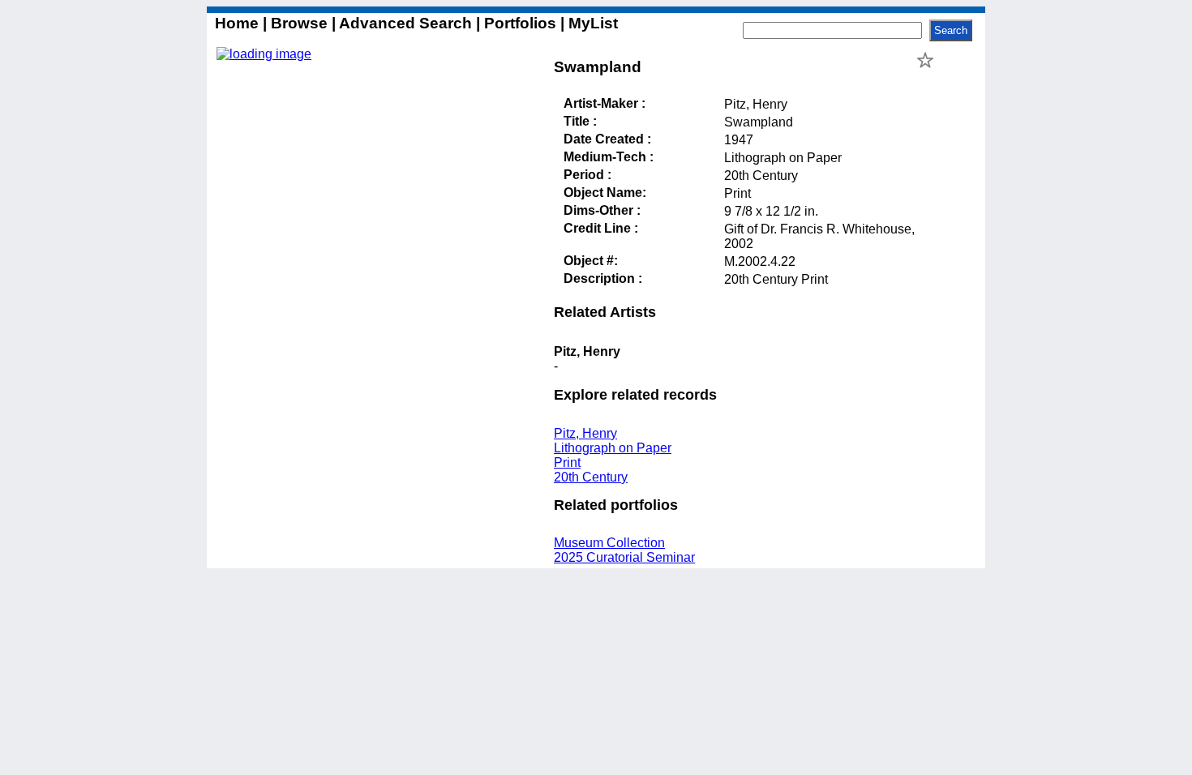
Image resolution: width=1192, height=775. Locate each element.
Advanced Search (406, 23)
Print (567, 462)
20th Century (591, 477)
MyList (591, 23)
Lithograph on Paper (612, 448)
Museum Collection (609, 543)
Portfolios (520, 23)
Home (239, 23)
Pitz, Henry (585, 433)
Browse (299, 23)
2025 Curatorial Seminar (624, 557)
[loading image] (264, 54)
